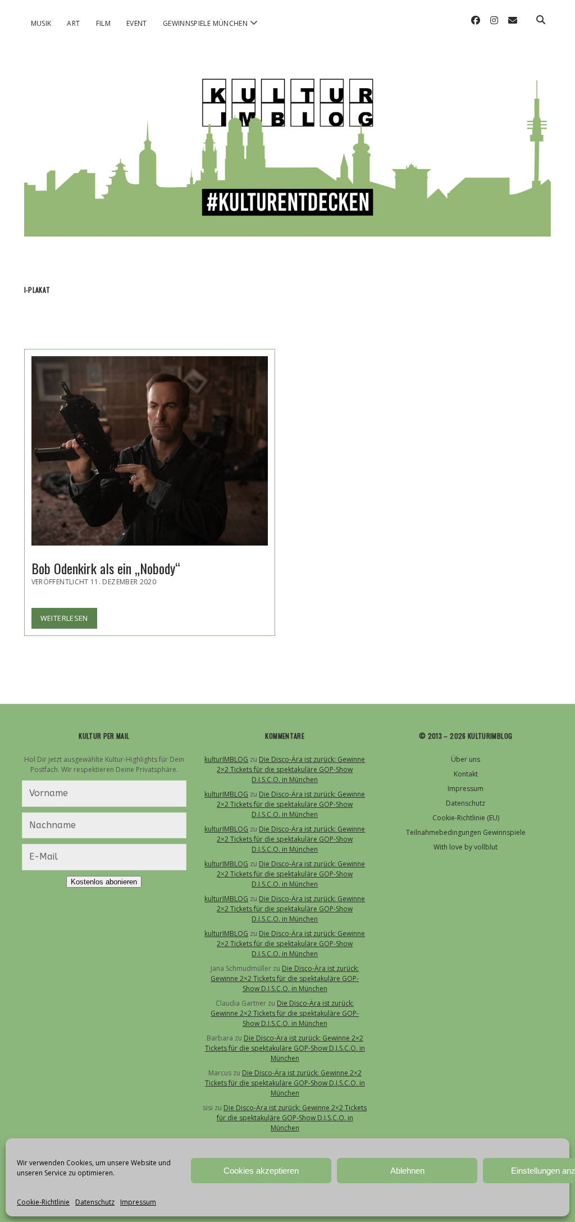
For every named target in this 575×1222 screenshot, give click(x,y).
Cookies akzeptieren (261, 1170)
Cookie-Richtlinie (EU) (465, 818)
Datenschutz (95, 1202)
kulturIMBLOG (226, 759)
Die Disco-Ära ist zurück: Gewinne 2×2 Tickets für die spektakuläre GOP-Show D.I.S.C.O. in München (291, 769)
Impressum (138, 1202)
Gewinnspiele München (205, 23)
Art (73, 23)
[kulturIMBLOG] (287, 225)
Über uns (465, 759)
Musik (41, 23)
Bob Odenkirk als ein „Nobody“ (149, 451)
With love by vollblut (465, 847)
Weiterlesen (68, 620)
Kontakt (466, 774)
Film (103, 23)
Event (136, 23)
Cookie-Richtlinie (43, 1202)
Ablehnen (407, 1170)
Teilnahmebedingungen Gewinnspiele (466, 832)
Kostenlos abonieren (104, 882)
